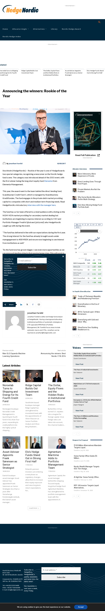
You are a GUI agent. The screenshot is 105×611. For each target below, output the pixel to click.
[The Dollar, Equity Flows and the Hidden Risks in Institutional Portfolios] (57, 376)
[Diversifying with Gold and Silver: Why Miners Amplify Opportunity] (74, 320)
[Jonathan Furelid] (5, 163)
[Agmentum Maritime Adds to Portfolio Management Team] (57, 442)
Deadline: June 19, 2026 (81, 461)
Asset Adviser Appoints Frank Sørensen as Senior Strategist (73, 73)
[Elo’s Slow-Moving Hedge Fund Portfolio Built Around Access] (74, 206)
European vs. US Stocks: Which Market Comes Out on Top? (87, 401)
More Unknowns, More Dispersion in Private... (87, 175)
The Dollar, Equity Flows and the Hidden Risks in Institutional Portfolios (51, 73)
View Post (79, 364)
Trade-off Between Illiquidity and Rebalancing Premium (89, 297)
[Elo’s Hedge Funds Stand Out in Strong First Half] (34, 442)
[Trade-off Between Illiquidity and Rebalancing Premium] (74, 297)
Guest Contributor (80, 358)
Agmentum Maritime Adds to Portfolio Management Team (56, 459)
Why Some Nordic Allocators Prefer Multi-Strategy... (89, 198)
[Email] (38, 304)
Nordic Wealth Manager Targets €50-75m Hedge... (86, 468)
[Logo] (6, 9)
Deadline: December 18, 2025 (83, 490)
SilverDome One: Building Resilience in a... (88, 328)
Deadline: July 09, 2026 (81, 450)
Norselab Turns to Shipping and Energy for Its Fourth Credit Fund (10, 393)
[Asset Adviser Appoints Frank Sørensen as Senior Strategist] (11, 442)
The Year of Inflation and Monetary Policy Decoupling (86, 417)
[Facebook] (32, 304)
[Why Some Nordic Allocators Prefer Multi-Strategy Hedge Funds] (74, 198)
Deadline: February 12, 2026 (83, 480)
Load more (33, 508)
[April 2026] (87, 131)
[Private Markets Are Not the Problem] (74, 190)
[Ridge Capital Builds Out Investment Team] (34, 376)
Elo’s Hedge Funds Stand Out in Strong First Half (95, 72)
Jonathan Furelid (15, 163)
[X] (26, 304)
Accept (81, 607)
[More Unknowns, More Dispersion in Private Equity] (74, 175)
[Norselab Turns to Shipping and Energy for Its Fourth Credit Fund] (11, 376)
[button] (99, 22)
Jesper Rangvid (79, 405)
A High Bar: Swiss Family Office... (87, 477)
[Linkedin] (21, 304)
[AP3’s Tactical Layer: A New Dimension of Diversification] (74, 313)
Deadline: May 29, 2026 (81, 471)
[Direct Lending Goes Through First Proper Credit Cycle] (74, 182)
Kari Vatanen (78, 372)
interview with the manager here (42, 205)
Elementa (48, 181)
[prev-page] (74, 213)
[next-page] (78, 213)
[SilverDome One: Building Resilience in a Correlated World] (74, 328)
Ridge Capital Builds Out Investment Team (30, 72)
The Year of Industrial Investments (86, 370)
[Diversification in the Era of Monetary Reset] (74, 305)
